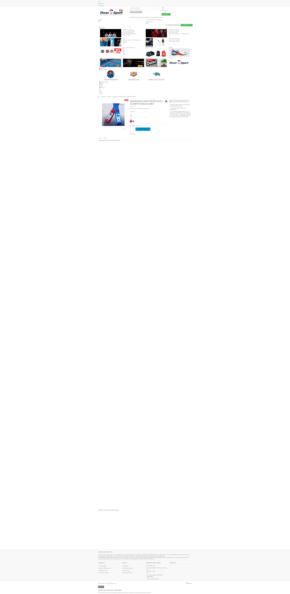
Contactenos (101, 5)
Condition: (132, 106)
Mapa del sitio (101, 3)
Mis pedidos (125, 566)
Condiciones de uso (133, 79)
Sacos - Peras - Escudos (174, 40)
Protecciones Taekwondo (174, 31)
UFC (124, 53)
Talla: (131, 115)
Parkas (124, 42)
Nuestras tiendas (102, 566)
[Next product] (191, 97)
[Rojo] (131, 121)
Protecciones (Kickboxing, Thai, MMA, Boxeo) (179, 33)
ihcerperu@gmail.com (154, 579)
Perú (99, 1)
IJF (123, 51)
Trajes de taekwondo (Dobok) (129, 33)
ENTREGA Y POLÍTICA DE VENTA (156, 79)
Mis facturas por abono (128, 568)
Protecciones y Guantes (174, 29)
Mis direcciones (126, 570)
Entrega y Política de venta (105, 568)
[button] (102, 28)
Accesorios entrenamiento (174, 38)
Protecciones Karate (173, 32)
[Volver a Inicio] (98, 97)
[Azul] (133, 121)
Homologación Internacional (129, 47)
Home (100, 93)
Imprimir (133, 134)
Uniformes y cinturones (128, 29)
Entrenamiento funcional (174, 41)
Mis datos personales (127, 572)
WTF (124, 54)
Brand (105, 138)
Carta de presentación (110, 79)
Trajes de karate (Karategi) (129, 31)
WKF (124, 50)
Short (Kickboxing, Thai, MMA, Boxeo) (131, 40)
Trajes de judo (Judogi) (128, 32)
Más (100, 138)
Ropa (124, 38)
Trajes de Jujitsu (126, 35)
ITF (123, 49)
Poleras (124, 41)
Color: (131, 119)
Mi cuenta (124, 562)
